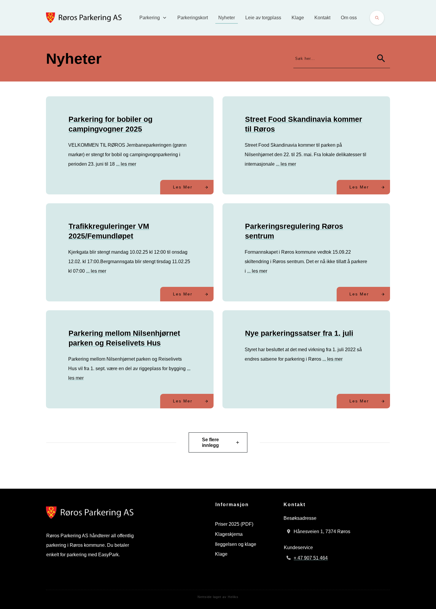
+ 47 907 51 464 (311, 557)
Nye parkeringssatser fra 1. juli (299, 333)
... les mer (126, 164)
